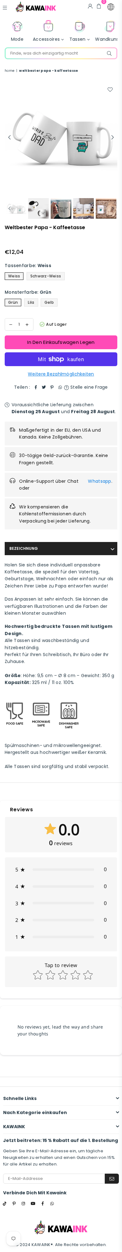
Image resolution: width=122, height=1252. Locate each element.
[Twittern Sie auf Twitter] (44, 387)
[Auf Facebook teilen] (36, 387)
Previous (9, 137)
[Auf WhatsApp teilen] (60, 387)
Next (112, 137)
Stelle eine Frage (88, 387)
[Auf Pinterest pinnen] (52, 387)
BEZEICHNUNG (23, 548)
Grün (13, 302)
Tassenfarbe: (28, 265)
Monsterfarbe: (28, 292)
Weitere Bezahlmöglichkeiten (61, 374)
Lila (31, 302)
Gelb (49, 302)
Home (9, 70)
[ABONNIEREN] (112, 1179)
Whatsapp (99, 481)
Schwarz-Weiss (45, 276)
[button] (110, 7)
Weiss (14, 276)
